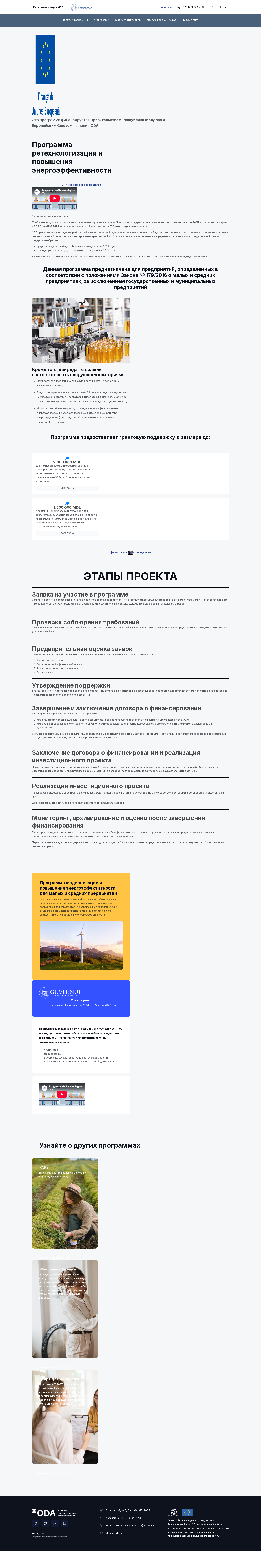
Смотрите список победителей (132, 552)
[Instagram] (64, 1523)
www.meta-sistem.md (57, 1536)
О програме (101, 20)
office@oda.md (114, 1533)
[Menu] (212, 7)
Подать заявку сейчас (45, 177)
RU (221, 7)
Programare (165, 7)
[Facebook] (35, 1523)
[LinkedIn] (55, 1523)
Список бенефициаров (161, 20)
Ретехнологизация (75, 20)
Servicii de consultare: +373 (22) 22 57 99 (130, 1525)
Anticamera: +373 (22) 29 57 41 (124, 1517)
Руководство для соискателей (82, 184)
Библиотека (190, 20)
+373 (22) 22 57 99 (192, 7)
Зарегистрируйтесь (128, 20)
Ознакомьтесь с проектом (54, 1257)
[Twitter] (45, 1523)
